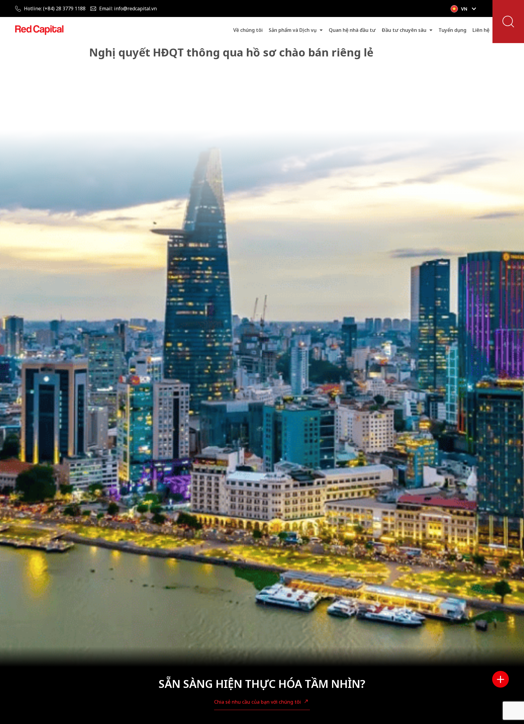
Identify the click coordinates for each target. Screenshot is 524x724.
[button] (508, 21)
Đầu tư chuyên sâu (404, 30)
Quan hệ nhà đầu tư (352, 30)
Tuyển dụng (452, 30)
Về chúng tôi (248, 30)
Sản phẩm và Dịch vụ (293, 30)
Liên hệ (480, 30)
